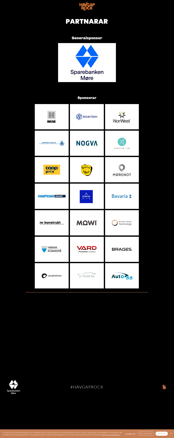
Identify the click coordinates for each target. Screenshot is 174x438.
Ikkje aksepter (146, 433)
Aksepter (162, 433)
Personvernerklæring (110, 435)
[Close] (170, 433)
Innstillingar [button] (130, 433)
